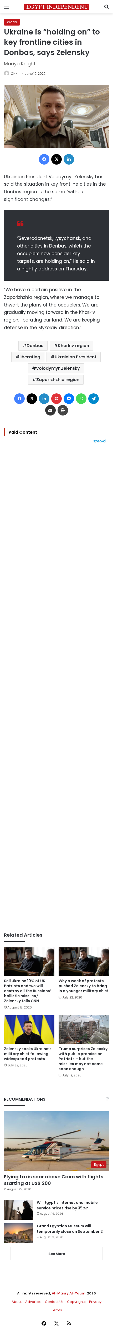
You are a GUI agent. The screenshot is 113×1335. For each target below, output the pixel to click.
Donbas (35, 346)
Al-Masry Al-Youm (68, 1293)
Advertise (33, 1301)
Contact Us (54, 1301)
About (17, 1301)
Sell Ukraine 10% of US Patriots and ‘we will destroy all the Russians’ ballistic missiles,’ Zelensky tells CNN (27, 990)
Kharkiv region (73, 346)
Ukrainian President (75, 357)
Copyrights (76, 1301)
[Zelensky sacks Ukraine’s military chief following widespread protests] (29, 1029)
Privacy (95, 1301)
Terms (56, 1310)
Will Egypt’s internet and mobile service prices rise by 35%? (67, 1205)
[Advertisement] (56, 688)
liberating (29, 357)
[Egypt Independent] (56, 7)
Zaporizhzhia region (57, 380)
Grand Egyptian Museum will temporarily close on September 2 (70, 1228)
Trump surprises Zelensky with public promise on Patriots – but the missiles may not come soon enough (83, 1058)
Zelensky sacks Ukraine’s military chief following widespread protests (28, 1053)
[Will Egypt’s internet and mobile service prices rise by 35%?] (18, 1210)
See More (56, 1253)
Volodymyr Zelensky (58, 368)
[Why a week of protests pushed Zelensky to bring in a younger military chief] (84, 961)
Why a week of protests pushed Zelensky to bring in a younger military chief (84, 985)
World (12, 21)
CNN (14, 73)
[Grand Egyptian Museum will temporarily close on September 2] (18, 1233)
